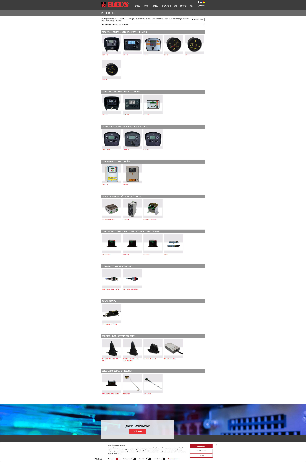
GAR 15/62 (126, 394)
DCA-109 (146, 114)
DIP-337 (125, 55)
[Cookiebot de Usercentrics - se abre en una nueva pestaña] (98, 459)
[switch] (133, 459)
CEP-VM (146, 149)
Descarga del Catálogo (198, 20)
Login (191, 6)
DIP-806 (166, 55)
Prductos (146, 6)
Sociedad (137, 6)
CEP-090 (146, 55)
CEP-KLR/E (106, 149)
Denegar (201, 455)
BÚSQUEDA (202, 6)
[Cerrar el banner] (216, 444)
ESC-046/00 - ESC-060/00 (110, 289)
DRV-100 (126, 254)
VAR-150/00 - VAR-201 (109, 324)
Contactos (183, 6)
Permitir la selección (201, 450)
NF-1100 (105, 184)
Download (155, 6)
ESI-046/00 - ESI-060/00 (130, 289)
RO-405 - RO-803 (169, 359)
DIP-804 (187, 55)
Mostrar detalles (172, 459)
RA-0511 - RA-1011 (149, 359)
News (175, 6)
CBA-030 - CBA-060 (149, 219)
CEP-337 (105, 55)
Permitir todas (201, 446)
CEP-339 (105, 114)
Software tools (166, 6)
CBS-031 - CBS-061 (108, 219)
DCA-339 (126, 114)
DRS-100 (146, 254)
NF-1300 (125, 184)
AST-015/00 (147, 394)
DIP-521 (104, 79)
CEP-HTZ (126, 149)
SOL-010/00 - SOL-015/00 (110, 394)
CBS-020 (126, 219)
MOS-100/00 (106, 254)
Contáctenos (137, 431)
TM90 (166, 254)
